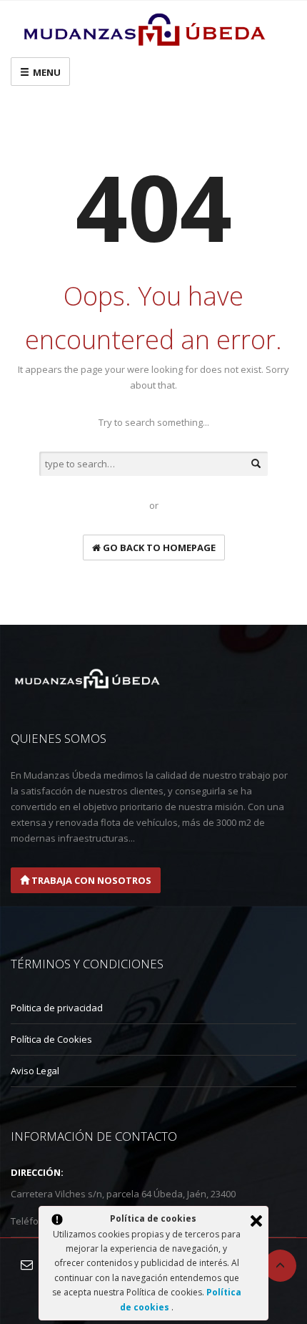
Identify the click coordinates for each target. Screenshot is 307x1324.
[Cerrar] (256, 1221)
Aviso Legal (35, 1070)
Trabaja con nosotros (90, 880)
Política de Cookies (51, 1039)
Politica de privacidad (57, 1007)
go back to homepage (158, 547)
